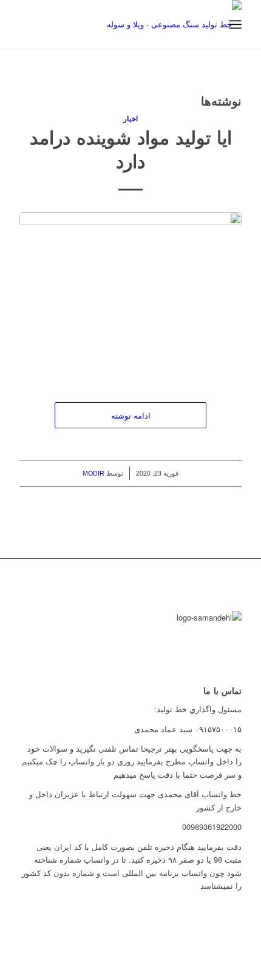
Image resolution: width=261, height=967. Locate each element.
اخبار (130, 118)
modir (93, 472)
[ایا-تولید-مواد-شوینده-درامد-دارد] (130, 294)
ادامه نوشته (131, 415)
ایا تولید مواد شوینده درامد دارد (131, 149)
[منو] (235, 24)
